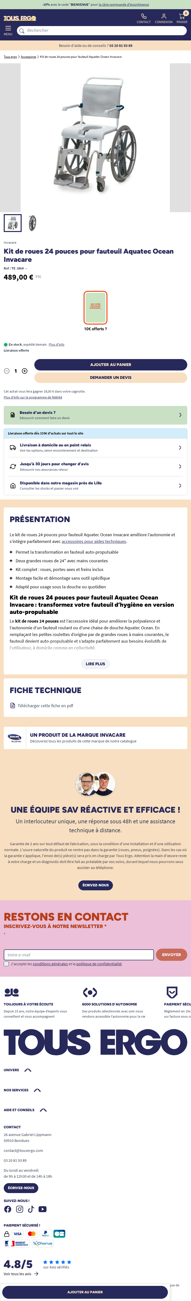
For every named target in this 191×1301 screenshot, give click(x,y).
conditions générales (50, 963)
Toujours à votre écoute (28, 1004)
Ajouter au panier (110, 364)
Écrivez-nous (96, 885)
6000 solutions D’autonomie (109, 1004)
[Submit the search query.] (21, 30)
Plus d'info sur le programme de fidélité (33, 397)
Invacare (10, 242)
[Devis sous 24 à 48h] (180, 415)
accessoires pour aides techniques (94, 541)
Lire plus (95, 664)
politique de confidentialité (99, 963)
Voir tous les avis (17, 1273)
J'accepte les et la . (67, 963)
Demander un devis (111, 377)
